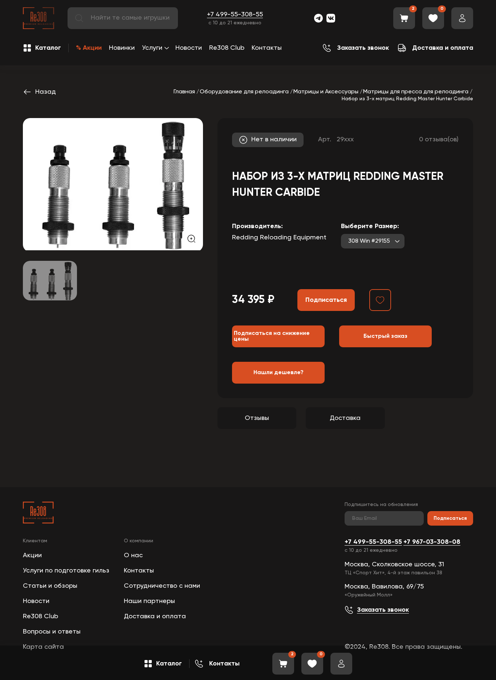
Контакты (267, 48)
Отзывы (257, 418)
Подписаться (450, 518)
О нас (133, 555)
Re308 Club (226, 48)
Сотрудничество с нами (162, 586)
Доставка (345, 418)
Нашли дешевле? (278, 373)
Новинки (122, 48)
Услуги (152, 48)
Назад (45, 92)
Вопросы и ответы (52, 631)
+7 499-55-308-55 (235, 14)
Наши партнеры (149, 601)
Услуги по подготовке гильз (66, 570)
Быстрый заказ (385, 336)
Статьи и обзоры (50, 586)
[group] (113, 184)
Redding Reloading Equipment (279, 237)
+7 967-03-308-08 (431, 542)
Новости (188, 48)
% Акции (89, 48)
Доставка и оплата (155, 616)
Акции (32, 555)
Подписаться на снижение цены (272, 336)
